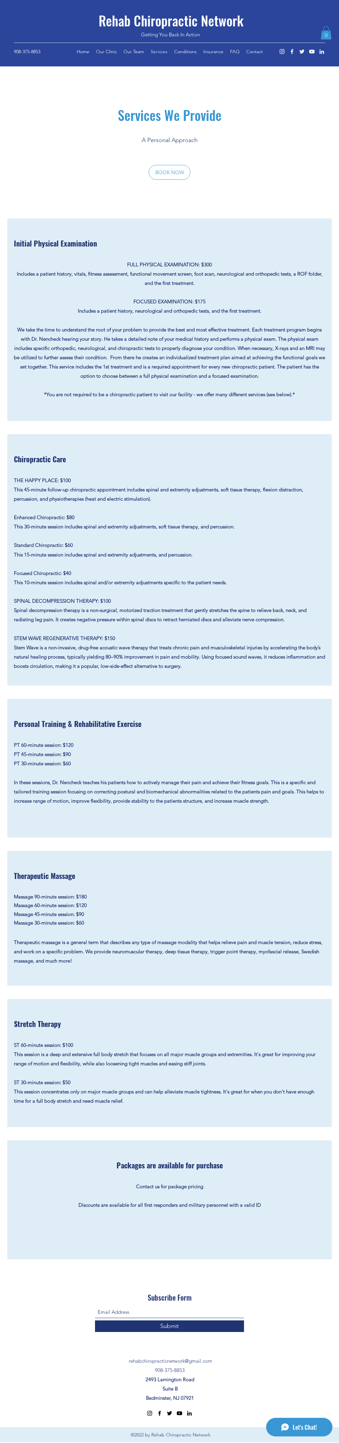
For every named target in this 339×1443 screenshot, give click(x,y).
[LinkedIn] (321, 51)
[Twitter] (302, 51)
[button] (326, 33)
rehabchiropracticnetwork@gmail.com (170, 1361)
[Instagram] (282, 51)
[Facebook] (292, 51)
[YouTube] (312, 51)
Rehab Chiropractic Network (171, 20)
